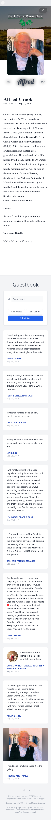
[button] (25, 744)
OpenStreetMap (28, 803)
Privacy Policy (17, 798)
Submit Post (25, 318)
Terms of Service (33, 798)
